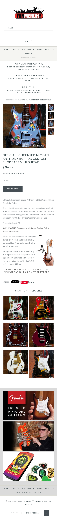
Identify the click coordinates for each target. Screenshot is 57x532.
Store (15, 49)
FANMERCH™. (28, 501)
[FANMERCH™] (28, 7)
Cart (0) (28, 41)
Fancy (31, 282)
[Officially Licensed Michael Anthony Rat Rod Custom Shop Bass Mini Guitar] (24, 106)
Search (28, 54)
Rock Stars (28, 49)
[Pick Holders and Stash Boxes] (28, 480)
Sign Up (14, 513)
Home (5, 49)
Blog (39, 49)
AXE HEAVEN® (16, 173)
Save (25, 282)
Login (33, 58)
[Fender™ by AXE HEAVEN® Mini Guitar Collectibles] (28, 420)
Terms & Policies (23, 493)
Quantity (7, 180)
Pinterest (28, 34)
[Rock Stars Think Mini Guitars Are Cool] (28, 450)
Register (25, 58)
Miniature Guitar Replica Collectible (33, 100)
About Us (49, 49)
